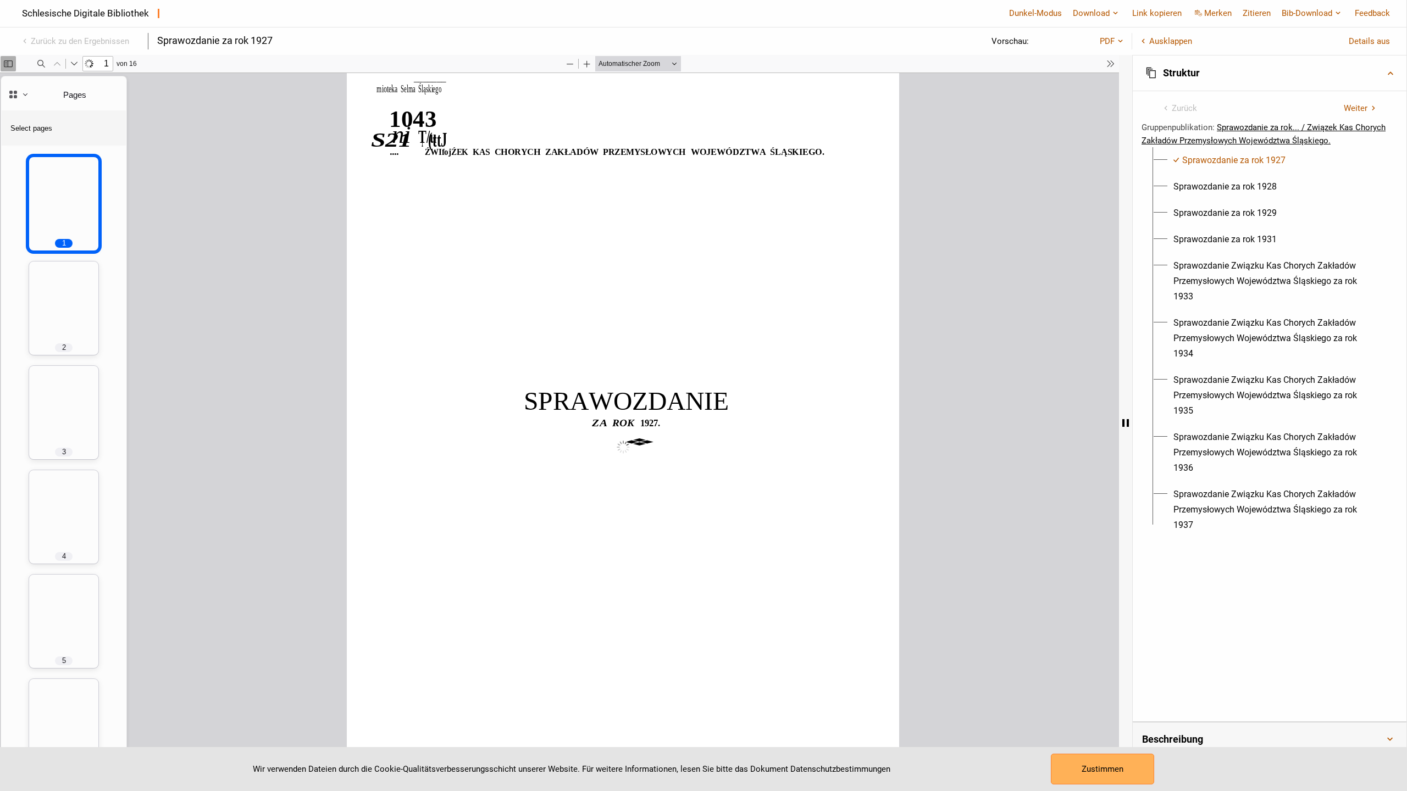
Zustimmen (1102, 769)
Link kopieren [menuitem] (1157, 13)
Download (1091, 13)
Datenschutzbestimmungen (840, 769)
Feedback (1372, 13)
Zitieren (1257, 13)
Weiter (1355, 108)
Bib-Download (1307, 13)
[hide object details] (1125, 423)
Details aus (1369, 41)
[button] (1269, 73)
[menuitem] (1229, 160)
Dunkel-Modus (1035, 13)
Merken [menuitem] (1218, 13)
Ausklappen (1170, 41)
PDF (1107, 41)
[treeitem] (1270, 160)
